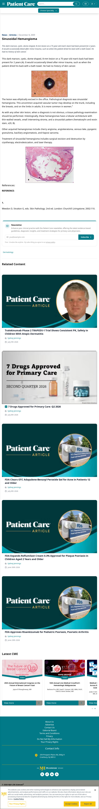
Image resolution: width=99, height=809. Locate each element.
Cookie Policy (19, 799)
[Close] (95, 790)
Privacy (49, 736)
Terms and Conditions (49, 733)
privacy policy (50, 242)
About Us (49, 721)
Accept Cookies (71, 804)
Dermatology (8, 252)
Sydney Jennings (14, 338)
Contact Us (50, 727)
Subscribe (85, 237)
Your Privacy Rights (49, 742)
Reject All (88, 804)
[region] (49, 797)
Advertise (49, 724)
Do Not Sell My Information (49, 739)
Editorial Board (49, 730)
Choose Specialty (47, 10)
